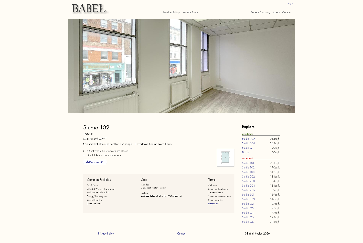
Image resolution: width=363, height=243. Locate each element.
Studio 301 (248, 195)
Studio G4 (248, 213)
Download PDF (96, 161)
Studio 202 (248, 176)
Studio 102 (248, 167)
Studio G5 (248, 217)
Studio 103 (248, 172)
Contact (286, 12)
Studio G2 (248, 204)
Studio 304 (248, 143)
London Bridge (171, 12)
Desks (245, 152)
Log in (290, 3)
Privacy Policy (106, 233)
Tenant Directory (260, 12)
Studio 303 (248, 199)
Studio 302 (248, 139)
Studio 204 (248, 186)
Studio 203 (248, 181)
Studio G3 (248, 208)
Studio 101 (248, 163)
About (276, 12)
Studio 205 (248, 190)
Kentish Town (190, 12)
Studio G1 (248, 148)
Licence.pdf (213, 203)
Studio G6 (248, 222)
